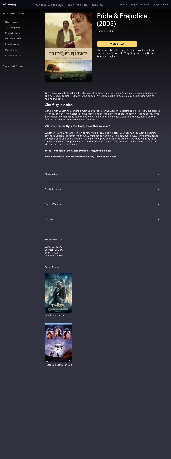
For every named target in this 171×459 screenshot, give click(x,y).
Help (165, 5)
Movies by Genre (13, 39)
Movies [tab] (97, 5)
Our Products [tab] (78, 5)
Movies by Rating (13, 33)
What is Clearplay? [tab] (49, 5)
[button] (102, 174)
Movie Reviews (12, 44)
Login (134, 5)
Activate (145, 5)
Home (6, 14)
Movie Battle (11, 50)
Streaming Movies (13, 28)
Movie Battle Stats (13, 56)
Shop (156, 5)
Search (123, 5)
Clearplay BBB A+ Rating (13, 66)
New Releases (11, 22)
